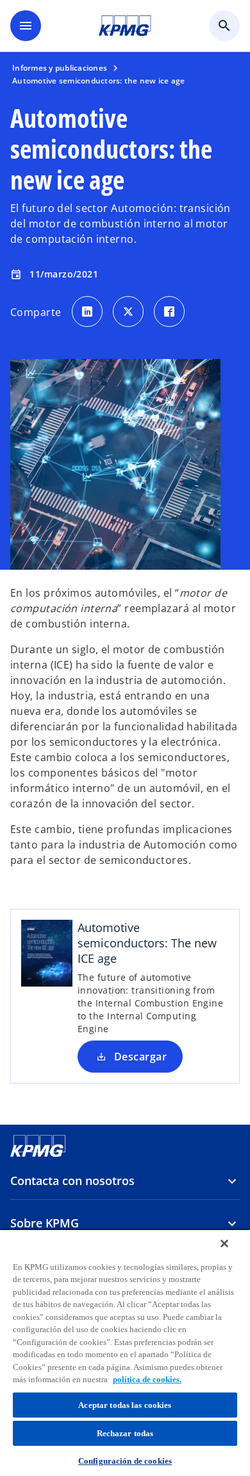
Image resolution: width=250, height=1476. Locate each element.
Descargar (140, 1057)
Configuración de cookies (125, 1461)
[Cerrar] (224, 1243)
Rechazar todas (125, 1433)
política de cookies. (147, 1379)
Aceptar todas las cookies (124, 1405)
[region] (125, 1352)
